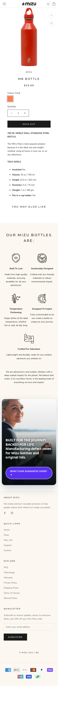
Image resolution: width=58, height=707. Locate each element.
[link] (29, 442)
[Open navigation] (4, 4)
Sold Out (29, 124)
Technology (9, 572)
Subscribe (15, 637)
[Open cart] (54, 3)
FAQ (6, 567)
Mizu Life (8, 540)
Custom (7, 550)
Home (7, 529)
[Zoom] (51, 15)
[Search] (48, 4)
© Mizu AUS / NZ (29, 652)
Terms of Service (12, 593)
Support (8, 545)
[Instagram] (12, 513)
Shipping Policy (11, 587)
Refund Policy (10, 598)
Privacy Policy (10, 582)
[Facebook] (5, 513)
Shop (6, 534)
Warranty (8, 577)
